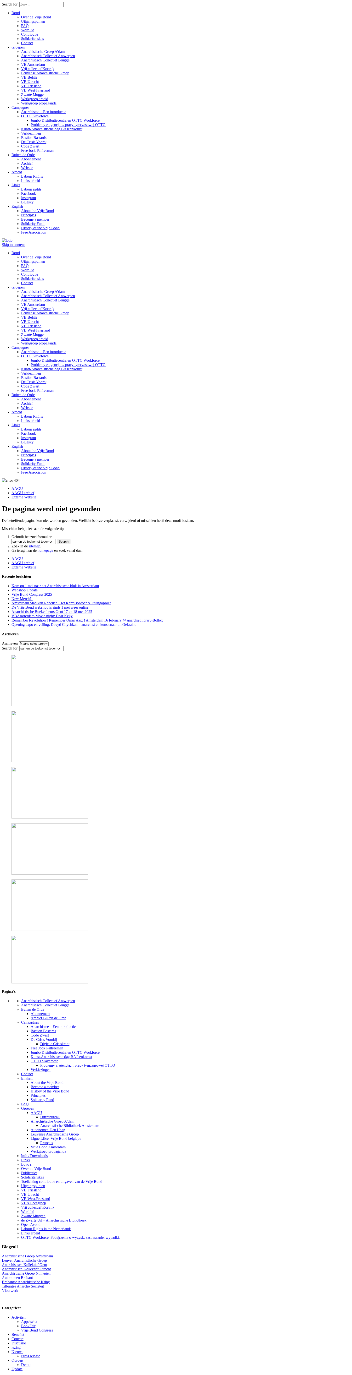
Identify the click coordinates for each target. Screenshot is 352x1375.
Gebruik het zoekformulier (31, 537)
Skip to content (13, 245)
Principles (28, 215)
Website (27, 168)
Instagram (28, 198)
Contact (27, 43)
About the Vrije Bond (37, 211)
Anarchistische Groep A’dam (43, 51)
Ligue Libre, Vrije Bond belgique (56, 1138)
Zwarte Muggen (33, 95)
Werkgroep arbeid (34, 99)
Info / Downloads (34, 1156)
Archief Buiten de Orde (48, 1018)
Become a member (35, 219)
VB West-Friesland (35, 90)
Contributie (29, 34)
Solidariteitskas (32, 39)
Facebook (28, 193)
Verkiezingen (31, 133)
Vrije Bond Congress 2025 (31, 594)
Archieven (10, 643)
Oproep (17, 1360)
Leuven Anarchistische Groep (24, 1260)
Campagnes (20, 107)
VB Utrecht (30, 82)
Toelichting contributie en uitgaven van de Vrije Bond (61, 1181)
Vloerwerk (10, 1290)
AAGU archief (22, 493)
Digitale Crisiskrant (54, 1044)
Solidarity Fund (33, 224)
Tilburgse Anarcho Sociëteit (23, 1286)
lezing (16, 1347)
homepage (45, 550)
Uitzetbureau (50, 1117)
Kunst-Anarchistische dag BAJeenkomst (51, 129)
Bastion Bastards (33, 138)
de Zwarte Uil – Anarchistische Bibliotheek (53, 1220)
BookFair (28, 1326)
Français (46, 1143)
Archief (27, 163)
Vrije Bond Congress (37, 1330)
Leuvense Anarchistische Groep (45, 73)
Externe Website (23, 497)
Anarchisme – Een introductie (43, 112)
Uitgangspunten (33, 21)
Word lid (27, 30)
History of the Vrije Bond (40, 228)
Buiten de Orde (23, 155)
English (17, 206)
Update (17, 1369)
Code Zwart (30, 146)
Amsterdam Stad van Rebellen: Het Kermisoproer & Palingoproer (61, 603)
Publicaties (29, 1173)
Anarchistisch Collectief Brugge (45, 60)
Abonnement (31, 159)
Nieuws (17, 1352)
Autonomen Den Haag (48, 1130)
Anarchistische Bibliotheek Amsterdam (69, 1126)
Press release (30, 1356)
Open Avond (30, 1224)
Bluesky (27, 202)
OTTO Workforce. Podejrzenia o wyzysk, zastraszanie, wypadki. (70, 1237)
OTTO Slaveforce (35, 116)
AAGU (17, 488)
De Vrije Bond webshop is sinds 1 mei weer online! (50, 607)
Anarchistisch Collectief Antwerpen (48, 56)
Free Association (33, 232)
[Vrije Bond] (7, 240)
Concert (17, 1339)
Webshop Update (24, 590)
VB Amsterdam (33, 64)
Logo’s (26, 1164)
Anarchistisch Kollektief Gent (24, 1265)
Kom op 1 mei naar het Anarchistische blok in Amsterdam (55, 586)
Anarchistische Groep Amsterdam (27, 1256)
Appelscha (29, 1322)
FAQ (25, 26)
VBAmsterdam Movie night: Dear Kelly (42, 616)
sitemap (34, 546)
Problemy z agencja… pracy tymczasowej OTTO (68, 125)
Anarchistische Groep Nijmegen (26, 1273)
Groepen (18, 47)
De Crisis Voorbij (34, 142)
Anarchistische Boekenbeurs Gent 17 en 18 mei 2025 (51, 612)
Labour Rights (32, 176)
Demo (25, 1365)
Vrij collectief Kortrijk (37, 69)
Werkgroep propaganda (39, 103)
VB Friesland (31, 86)
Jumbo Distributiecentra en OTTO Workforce (65, 120)
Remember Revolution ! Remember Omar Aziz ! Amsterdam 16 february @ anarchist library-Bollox (87, 620)
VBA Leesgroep (33, 1203)
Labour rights (31, 189)
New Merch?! (22, 599)
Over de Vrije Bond (36, 17)
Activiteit (18, 1317)
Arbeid (16, 172)
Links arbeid (30, 181)
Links (15, 185)
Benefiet (17, 1334)
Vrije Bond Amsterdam (48, 1147)
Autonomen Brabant (17, 1278)
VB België (29, 77)
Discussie (18, 1343)
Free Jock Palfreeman (37, 150)
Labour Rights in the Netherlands (46, 1229)
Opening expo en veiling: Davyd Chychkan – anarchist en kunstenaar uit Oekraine (73, 624)
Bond (15, 13)
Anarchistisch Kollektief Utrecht (26, 1269)
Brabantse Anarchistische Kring (26, 1282)
